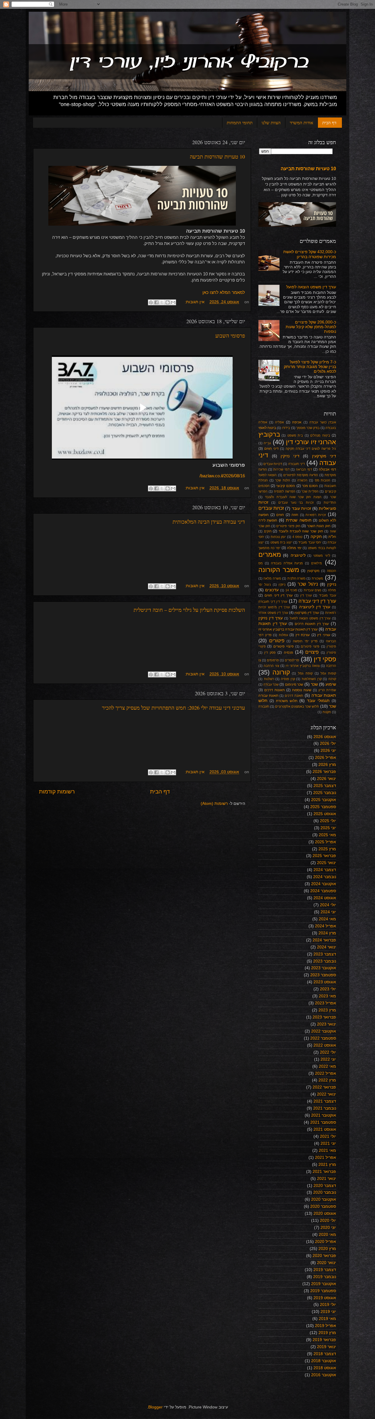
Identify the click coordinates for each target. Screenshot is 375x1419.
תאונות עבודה (323, 695)
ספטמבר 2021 (323, 1122)
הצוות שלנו (271, 122)
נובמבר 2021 (324, 1108)
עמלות (283, 635)
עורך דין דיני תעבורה (272, 601)
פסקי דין (325, 659)
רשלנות (269, 679)
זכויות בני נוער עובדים (296, 502)
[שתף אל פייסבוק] (156, 302)
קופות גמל (328, 673)
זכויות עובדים (271, 508)
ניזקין (282, 584)
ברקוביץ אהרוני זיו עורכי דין (297, 438)
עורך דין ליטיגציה (314, 607)
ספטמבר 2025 (323, 807)
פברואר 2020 (324, 1255)
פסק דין (269, 652)
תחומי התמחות (240, 122)
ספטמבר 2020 (323, 1206)
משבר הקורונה (278, 569)
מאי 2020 (327, 1234)
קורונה (281, 672)
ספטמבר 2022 (323, 1038)
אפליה (279, 422)
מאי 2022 (327, 1066)
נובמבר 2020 (324, 1192)
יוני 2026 (328, 750)
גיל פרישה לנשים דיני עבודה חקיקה (311, 448)
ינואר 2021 (326, 1178)
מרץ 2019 (327, 1333)
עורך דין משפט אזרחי (273, 612)
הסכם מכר (310, 486)
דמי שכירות (281, 469)
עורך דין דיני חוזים (279, 595)
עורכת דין (303, 635)
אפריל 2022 (325, 1073)
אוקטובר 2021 (323, 1115)
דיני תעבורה (296, 464)
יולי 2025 (328, 821)
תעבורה (263, 706)
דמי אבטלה (327, 469)
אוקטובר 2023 (323, 968)
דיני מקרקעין (324, 456)
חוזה (295, 515)
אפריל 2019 (325, 1325)
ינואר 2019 (326, 1347)
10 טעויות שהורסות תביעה (217, 156)
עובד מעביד (327, 595)
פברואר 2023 (324, 1017)
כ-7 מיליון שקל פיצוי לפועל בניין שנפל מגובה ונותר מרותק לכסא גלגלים (310, 367)
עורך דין (306, 595)
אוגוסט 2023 (324, 982)
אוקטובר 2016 (323, 1375)
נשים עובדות (312, 590)
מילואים (316, 563)
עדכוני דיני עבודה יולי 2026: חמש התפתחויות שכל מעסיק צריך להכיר (173, 707)
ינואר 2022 (326, 1094)
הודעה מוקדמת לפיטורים (300, 475)
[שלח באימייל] (173, 302)
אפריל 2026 (325, 757)
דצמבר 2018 (324, 1354)
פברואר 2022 (324, 1087)
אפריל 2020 (325, 1241)
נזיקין (331, 584)
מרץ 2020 (327, 1248)
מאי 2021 (327, 1150)
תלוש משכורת (286, 701)
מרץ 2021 (327, 1164)
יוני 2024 (328, 912)
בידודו (286, 428)
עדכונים (272, 590)
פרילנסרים (292, 660)
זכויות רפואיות (316, 515)
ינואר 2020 (326, 1262)
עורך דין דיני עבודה (317, 601)
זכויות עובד (301, 508)
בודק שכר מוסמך (308, 428)
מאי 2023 (327, 996)
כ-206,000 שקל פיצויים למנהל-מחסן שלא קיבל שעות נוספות (311, 327)
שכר (314, 684)
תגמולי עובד (318, 701)
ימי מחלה (294, 548)
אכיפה (296, 422)
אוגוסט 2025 (324, 814)
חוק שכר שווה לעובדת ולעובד (301, 531)
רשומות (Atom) (214, 803)
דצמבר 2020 (324, 1185)
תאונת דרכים (294, 695)
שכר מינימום (294, 684)
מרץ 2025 (327, 849)
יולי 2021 (328, 1136)
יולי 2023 (328, 989)
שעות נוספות (301, 690)
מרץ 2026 (327, 764)
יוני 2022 (328, 1059)
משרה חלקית (296, 578)
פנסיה (288, 652)
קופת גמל (305, 673)
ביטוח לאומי (267, 428)
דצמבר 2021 (324, 1101)
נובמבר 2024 (324, 877)
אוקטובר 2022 (323, 1031)
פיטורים (276, 640)
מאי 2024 (327, 919)
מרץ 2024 (327, 933)
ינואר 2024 (326, 947)
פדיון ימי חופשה (305, 641)
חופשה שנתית (298, 520)
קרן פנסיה (288, 679)
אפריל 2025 (325, 842)
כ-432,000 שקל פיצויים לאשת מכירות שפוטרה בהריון (309, 254)
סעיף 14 (291, 590)
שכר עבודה (271, 684)
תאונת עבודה (268, 696)
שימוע (330, 684)
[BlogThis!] (168, 302)
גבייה (267, 443)
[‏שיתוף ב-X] (162, 302)
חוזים (280, 515)
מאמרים (269, 554)
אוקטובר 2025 (323, 800)
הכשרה (302, 480)
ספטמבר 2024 (323, 891)
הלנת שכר (282, 480)
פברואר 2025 (324, 856)
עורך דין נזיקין (270, 618)
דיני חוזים (271, 449)
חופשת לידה (267, 520)
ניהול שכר (308, 584)
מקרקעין (313, 571)
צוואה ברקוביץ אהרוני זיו (303, 665)
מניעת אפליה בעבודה (287, 563)
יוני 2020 (328, 1227)
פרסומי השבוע (230, 335)
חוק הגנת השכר (319, 526)
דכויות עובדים (272, 464)
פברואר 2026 (324, 771)
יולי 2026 (328, 743)
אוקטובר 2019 (323, 1284)
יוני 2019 (328, 1311)
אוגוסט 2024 (324, 898)
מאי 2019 (327, 1318)
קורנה (332, 679)
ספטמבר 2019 (323, 1291)
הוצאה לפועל (267, 475)
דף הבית (329, 122)
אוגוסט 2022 (324, 1045)
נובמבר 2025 (324, 793)
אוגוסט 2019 (324, 1298)
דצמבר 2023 (324, 954)
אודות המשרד (301, 122)
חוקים (268, 531)
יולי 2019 (328, 1304)
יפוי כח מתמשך (269, 548)
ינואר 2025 (326, 863)
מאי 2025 (327, 835)
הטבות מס (322, 480)
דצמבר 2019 (324, 1270)
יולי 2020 (328, 1220)
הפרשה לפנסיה (284, 491)
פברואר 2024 (324, 940)
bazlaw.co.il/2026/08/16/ (222, 475)
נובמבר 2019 (324, 1277)
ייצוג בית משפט (281, 542)
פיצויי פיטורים (283, 646)
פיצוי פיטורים (310, 646)
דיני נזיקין (290, 456)
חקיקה (316, 536)
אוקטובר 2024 (323, 884)
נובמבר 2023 (324, 961)
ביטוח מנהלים (320, 435)
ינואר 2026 (326, 778)
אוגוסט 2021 (324, 1129)
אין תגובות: (194, 302)
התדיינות (330, 502)
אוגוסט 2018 (324, 1368)
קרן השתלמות (312, 679)
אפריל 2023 (325, 1003)
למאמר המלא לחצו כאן (223, 292)
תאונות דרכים (274, 690)
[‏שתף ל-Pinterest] (151, 302)
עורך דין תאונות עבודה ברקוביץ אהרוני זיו (288, 629)
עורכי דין (323, 635)
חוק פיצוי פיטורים (288, 526)
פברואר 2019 (324, 1340)
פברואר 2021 (324, 1171)
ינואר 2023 (326, 1024)
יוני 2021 (328, 1143)
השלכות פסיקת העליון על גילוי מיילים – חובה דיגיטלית (189, 609)
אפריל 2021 (325, 1157)
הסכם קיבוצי (285, 486)
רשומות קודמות (57, 791)
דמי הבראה (304, 469)
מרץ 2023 (327, 1010)
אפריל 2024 (325, 926)
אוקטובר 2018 (323, 1361)
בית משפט (295, 435)
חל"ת (332, 537)
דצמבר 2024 (324, 870)
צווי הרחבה (271, 665)
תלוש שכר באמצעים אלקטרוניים (297, 706)
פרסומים (273, 660)
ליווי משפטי (321, 555)
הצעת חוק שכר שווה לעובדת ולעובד (293, 497)
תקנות (327, 712)
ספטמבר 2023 (323, 975)
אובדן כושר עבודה (322, 422)
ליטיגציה (298, 555)
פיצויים (312, 652)
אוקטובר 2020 (323, 1199)
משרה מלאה (272, 578)
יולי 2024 (328, 905)
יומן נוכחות (278, 537)
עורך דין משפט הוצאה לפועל (311, 287)
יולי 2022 (328, 1052)
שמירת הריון (327, 690)
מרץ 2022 (327, 1080)
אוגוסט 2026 (324, 737)
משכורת (317, 578)
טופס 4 (297, 537)
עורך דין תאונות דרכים (312, 624)
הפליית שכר (309, 491)
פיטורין (331, 646)
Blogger (155, 1407)
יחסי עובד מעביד (309, 542)
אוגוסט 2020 (324, 1213)
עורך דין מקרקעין (306, 613)
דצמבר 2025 (324, 785)
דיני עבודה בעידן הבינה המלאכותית (209, 521)
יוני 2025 (328, 828)
